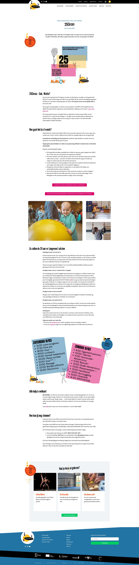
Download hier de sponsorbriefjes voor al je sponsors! (70, 185)
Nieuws (86, 1)
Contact (101, 1)
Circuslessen (60, 6)
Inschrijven (105, 543)
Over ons (101, 6)
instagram (52, 324)
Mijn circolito (69, 541)
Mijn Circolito (93, 1)
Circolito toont (93, 6)
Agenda (80, 1)
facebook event (56, 322)
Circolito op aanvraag (81, 6)
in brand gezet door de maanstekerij (97, 562)
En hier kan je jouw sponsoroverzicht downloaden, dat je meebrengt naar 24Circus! (69, 193)
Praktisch (108, 6)
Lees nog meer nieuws (69, 515)
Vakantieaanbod (69, 6)
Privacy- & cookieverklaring (79, 562)
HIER (71, 280)
